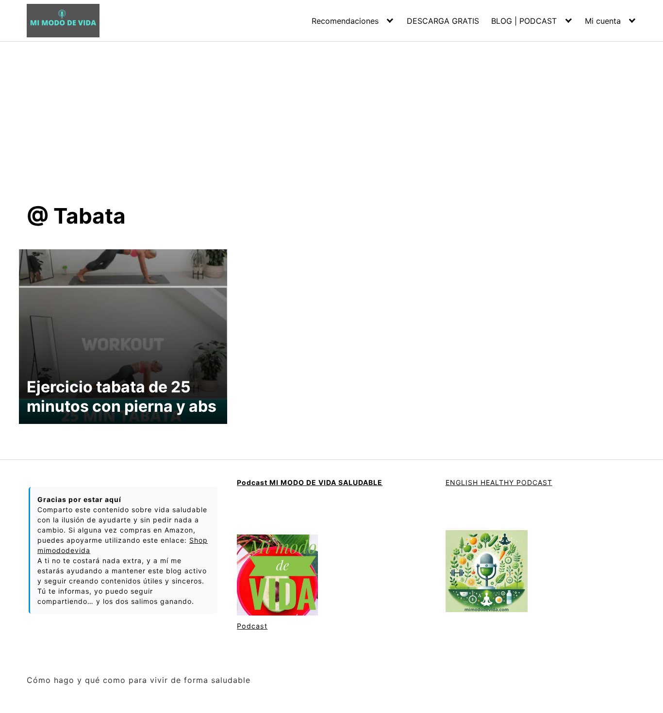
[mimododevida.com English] (487, 572)
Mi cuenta (603, 21)
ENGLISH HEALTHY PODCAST (499, 482)
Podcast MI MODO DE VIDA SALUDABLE (309, 482)
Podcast (252, 626)
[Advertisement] (331, 114)
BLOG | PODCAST (524, 21)
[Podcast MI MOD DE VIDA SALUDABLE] (277, 576)
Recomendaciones (345, 21)
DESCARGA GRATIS (443, 21)
